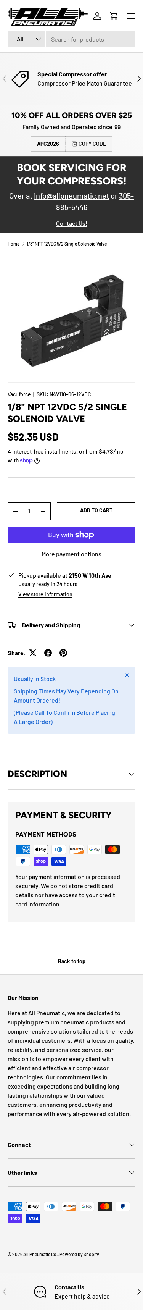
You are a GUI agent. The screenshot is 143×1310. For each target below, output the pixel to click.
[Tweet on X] (32, 653)
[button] (114, 16)
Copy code (92, 144)
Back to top (71, 961)
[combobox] (71, 39)
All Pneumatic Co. (40, 1254)
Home (13, 243)
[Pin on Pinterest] (63, 653)
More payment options (71, 553)
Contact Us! (71, 223)
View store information (45, 594)
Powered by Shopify (79, 1254)
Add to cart (96, 510)
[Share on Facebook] (48, 653)
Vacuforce (19, 394)
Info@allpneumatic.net (71, 195)
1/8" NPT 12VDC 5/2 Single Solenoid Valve (67, 243)
